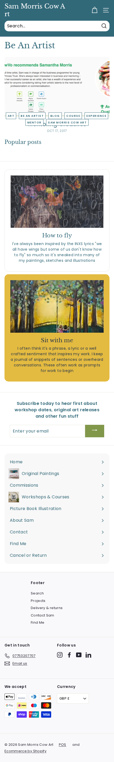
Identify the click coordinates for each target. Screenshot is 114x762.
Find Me (37, 622)
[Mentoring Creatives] (57, 86)
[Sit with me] (57, 306)
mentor (34, 123)
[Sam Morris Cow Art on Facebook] (69, 655)
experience (96, 116)
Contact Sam (42, 615)
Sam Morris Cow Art (35, 10)
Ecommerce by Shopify (25, 751)
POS (62, 744)
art (11, 116)
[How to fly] (57, 201)
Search (37, 593)
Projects (38, 600)
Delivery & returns (47, 607)
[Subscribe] (94, 431)
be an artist (32, 116)
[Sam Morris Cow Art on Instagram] (60, 655)
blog (55, 116)
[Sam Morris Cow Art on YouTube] (79, 655)
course (73, 116)
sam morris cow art (67, 123)
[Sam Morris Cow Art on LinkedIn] (88, 655)
